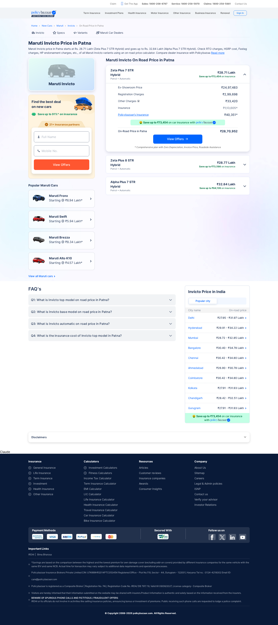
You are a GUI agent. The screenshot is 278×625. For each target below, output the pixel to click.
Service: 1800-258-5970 (186, 3)
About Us (200, 467)
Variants (82, 32)
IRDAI (31, 554)
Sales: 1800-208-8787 (154, 3)
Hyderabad (195, 327)
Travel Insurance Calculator (100, 510)
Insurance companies (152, 478)
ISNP (197, 488)
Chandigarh (195, 398)
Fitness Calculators (100, 473)
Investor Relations (205, 504)
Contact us (201, 494)
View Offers (175, 139)
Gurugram (194, 408)
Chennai (193, 357)
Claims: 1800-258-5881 (217, 3)
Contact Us (241, 3)
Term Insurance (42, 478)
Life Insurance (42, 473)
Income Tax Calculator (97, 478)
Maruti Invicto (62, 84)
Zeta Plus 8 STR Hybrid (122, 162)
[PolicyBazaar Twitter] (222, 537)
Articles (143, 467)
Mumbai (193, 337)
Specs (61, 32)
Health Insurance (43, 488)
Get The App (131, 3)
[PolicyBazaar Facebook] (212, 537)
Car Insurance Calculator (99, 515)
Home (34, 25)
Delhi (191, 317)
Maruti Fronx (58, 196)
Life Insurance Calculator (99, 499)
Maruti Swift (58, 216)
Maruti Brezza (59, 237)
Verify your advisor (205, 499)
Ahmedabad (195, 367)
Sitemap (199, 473)
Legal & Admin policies (208, 483)
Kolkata (192, 388)
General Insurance (44, 467)
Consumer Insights (150, 488)
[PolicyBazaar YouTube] (242, 537)
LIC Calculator (92, 494)
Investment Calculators (103, 467)
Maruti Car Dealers (111, 32)
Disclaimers (39, 437)
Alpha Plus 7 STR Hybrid (122, 184)
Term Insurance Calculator (100, 483)
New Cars (47, 25)
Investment (40, 483)
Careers (199, 478)
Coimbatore (195, 378)
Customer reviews (150, 473)
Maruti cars (46, 276)
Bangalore (194, 347)
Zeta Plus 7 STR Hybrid (122, 72)
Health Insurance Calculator (101, 504)
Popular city (203, 300)
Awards (143, 483)
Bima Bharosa (44, 554)
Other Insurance (43, 494)
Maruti (60, 25)
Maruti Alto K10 (60, 258)
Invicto (71, 25)
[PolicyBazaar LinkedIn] (232, 537)
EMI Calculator (93, 488)
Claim (113, 3)
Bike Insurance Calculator (99, 520)
